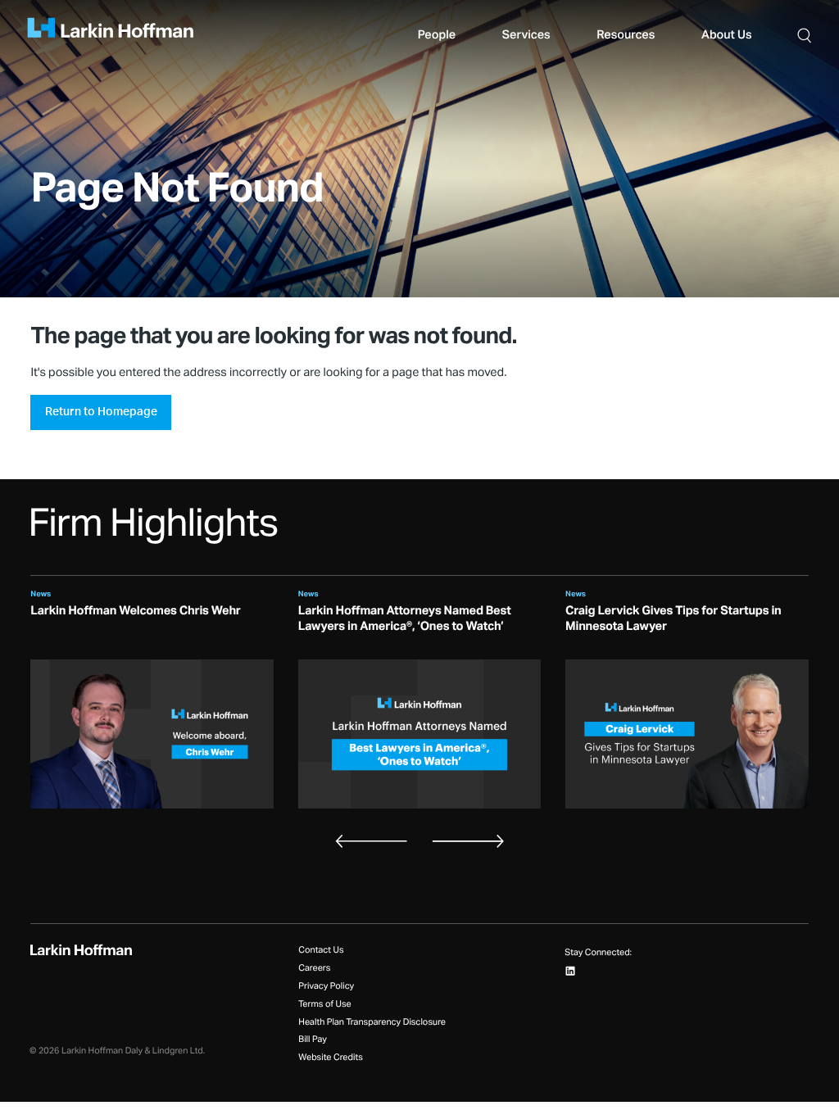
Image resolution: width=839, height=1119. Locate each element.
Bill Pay (312, 1039)
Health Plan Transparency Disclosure (372, 1022)
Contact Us (320, 950)
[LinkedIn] (571, 971)
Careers (314, 968)
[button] (803, 34)
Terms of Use (324, 1004)
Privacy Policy (326, 986)
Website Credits (330, 1057)
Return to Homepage (101, 411)
